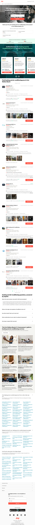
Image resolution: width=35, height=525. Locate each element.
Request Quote (29, 99)
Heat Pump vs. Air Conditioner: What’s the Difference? (25, 367)
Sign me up (17, 503)
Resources (3, 488)
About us (3, 490)
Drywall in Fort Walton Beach (27, 472)
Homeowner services (5, 483)
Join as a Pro (29, 1)
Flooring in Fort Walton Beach (6, 470)
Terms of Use (15, 520)
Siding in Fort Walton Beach (6, 476)
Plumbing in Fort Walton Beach (7, 445)
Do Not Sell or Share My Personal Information (17, 523)
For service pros (4, 485)
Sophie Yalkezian (20, 383)
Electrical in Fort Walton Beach (7, 443)
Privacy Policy (20, 520)
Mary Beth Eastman (5, 383)
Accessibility (17, 521)
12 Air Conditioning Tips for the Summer (25, 346)
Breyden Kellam (20, 365)
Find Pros (17, 18)
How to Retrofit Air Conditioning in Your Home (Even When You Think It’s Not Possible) (25, 386)
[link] (3, 70)
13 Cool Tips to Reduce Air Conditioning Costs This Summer (9, 367)
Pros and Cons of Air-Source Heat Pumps (8, 386)
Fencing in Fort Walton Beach (6, 461)
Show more (31, 177)
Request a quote (7, 72)
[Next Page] (24, 291)
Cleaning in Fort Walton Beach (6, 477)
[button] (8, 115)
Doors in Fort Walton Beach (27, 474)
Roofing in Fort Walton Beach (6, 457)
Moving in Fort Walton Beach (6, 472)
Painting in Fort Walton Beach (6, 479)
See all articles (5, 332)
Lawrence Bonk (4, 365)
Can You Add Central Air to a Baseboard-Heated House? (9, 347)
